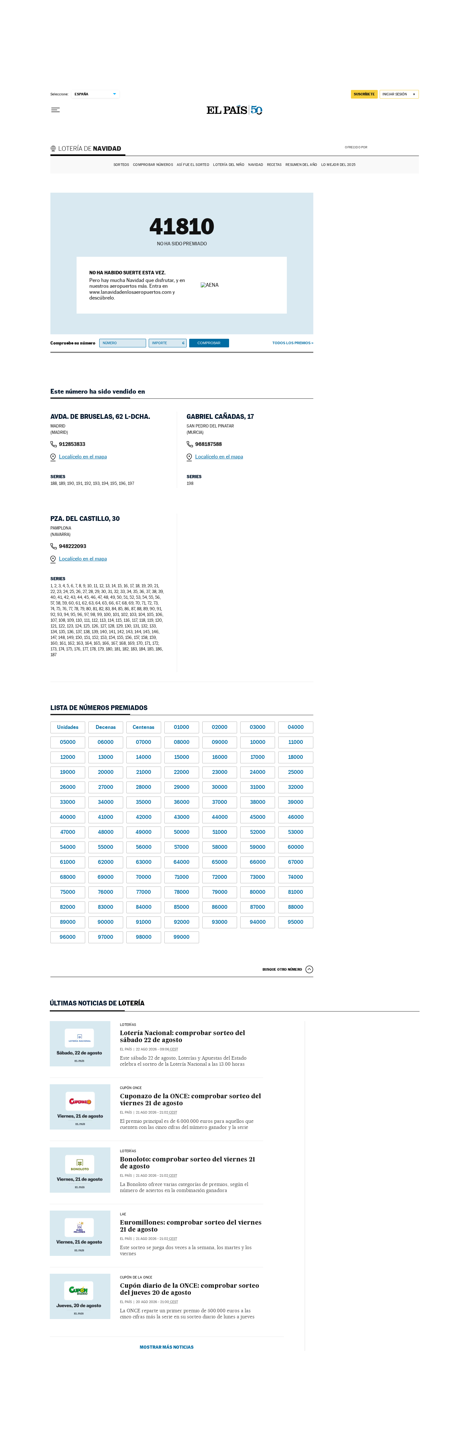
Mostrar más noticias (167, 1347)
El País (126, 1049)
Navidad (255, 165)
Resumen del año (301, 165)
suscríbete (364, 94)
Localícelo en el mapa (83, 457)
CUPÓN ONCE (131, 1088)
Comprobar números (153, 165)
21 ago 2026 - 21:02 (156, 1112)
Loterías (128, 1025)
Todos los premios (291, 343)
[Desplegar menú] (55, 110)
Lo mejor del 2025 (338, 165)
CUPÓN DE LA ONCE (136, 1277)
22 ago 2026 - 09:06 (157, 1049)
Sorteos (121, 165)
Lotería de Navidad (88, 149)
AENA (394, 146)
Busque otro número (282, 969)
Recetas (274, 165)
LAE (123, 1214)
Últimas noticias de (97, 1003)
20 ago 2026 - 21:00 (157, 1302)
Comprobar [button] (208, 343)
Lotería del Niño (228, 165)
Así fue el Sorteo (193, 165)
